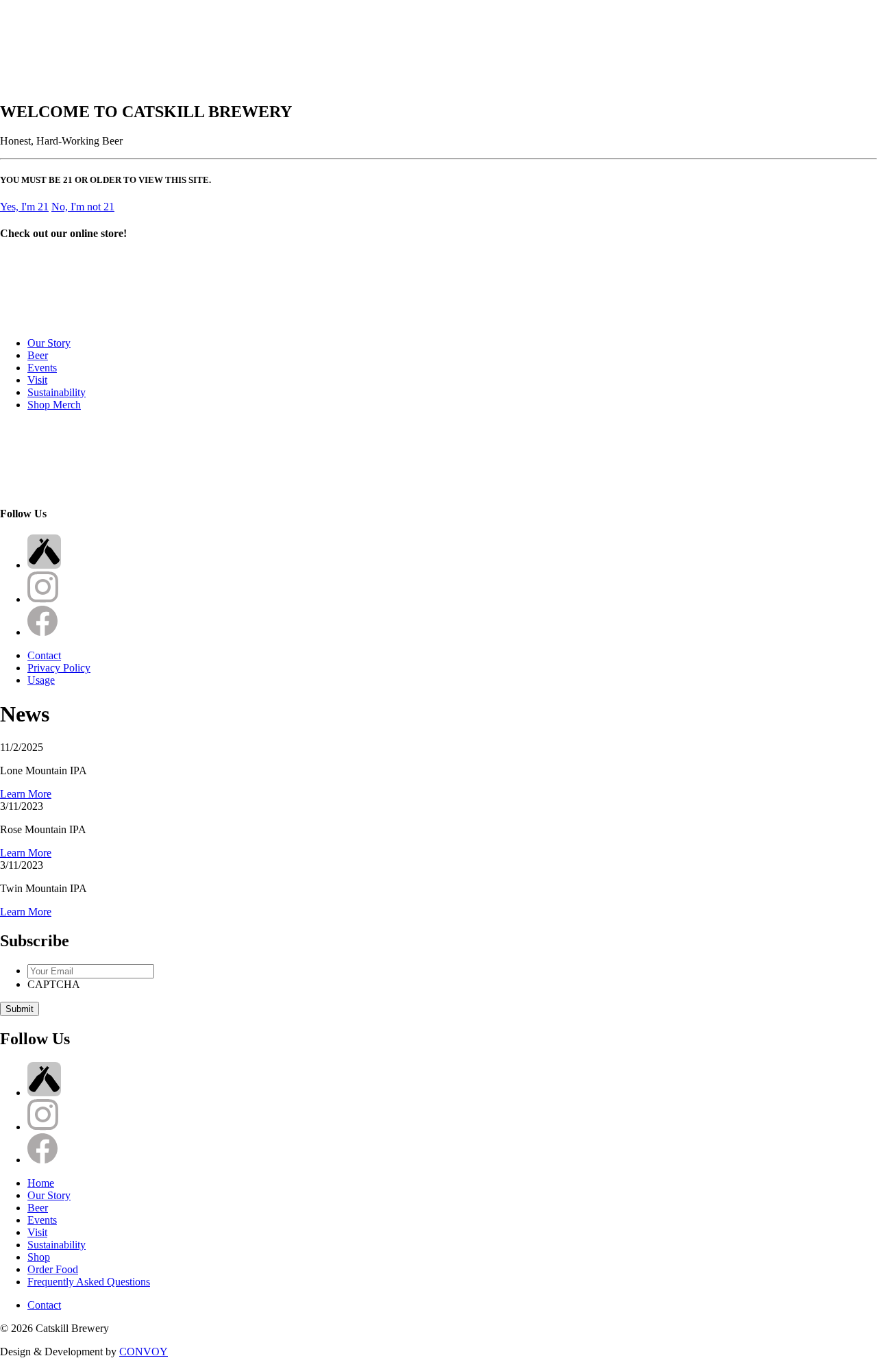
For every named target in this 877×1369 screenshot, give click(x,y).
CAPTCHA (53, 984)
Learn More (25, 794)
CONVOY (143, 1351)
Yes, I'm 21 (24, 206)
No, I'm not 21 (82, 206)
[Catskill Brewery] (34, 319)
